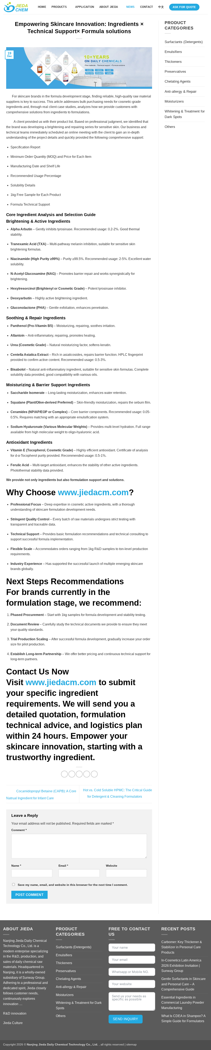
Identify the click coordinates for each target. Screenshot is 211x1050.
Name (16, 865)
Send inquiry (125, 1019)
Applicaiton (84, 6)
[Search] (206, 7)
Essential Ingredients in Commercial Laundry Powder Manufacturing (182, 1003)
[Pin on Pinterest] (86, 774)
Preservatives (175, 72)
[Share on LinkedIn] (94, 774)
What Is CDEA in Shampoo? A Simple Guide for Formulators (183, 1018)
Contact (146, 6)
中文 (161, 6)
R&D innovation (14, 1013)
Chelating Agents (178, 81)
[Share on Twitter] (71, 774)
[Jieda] (15, 7)
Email (63, 865)
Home (42, 6)
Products (59, 6)
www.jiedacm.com (93, 492)
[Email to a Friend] (79, 774)
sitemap (131, 1044)
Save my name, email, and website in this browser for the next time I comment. (73, 884)
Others (170, 127)
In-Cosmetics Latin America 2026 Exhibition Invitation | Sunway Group (181, 966)
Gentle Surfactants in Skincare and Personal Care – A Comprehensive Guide (183, 984)
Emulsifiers (173, 52)
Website (111, 865)
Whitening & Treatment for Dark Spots (185, 114)
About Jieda (108, 6)
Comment (19, 830)
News (130, 6)
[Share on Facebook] (64, 774)
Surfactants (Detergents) (184, 42)
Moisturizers (174, 101)
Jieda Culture (13, 1023)
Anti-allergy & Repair (181, 92)
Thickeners (173, 62)
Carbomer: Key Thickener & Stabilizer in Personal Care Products (181, 947)
